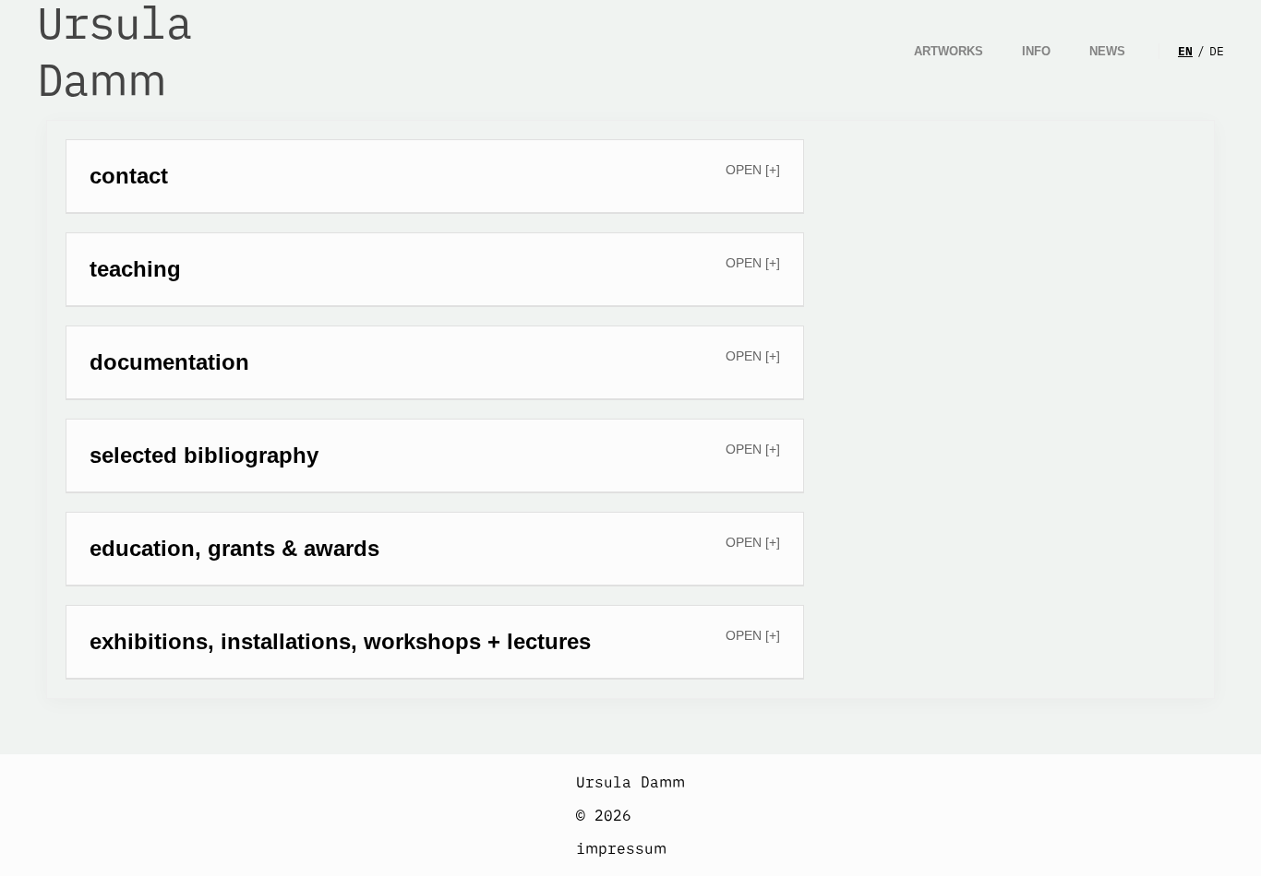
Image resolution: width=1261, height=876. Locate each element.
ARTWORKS (948, 51)
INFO (1036, 51)
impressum (621, 848)
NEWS (1107, 51)
